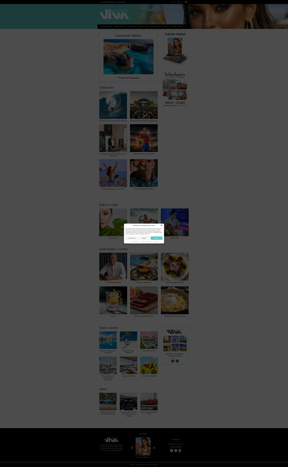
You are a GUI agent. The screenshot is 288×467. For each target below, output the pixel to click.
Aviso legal (155, 241)
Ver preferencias (131, 238)
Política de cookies (135, 241)
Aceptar (157, 238)
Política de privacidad (146, 241)
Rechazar (144, 238)
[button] (162, 225)
